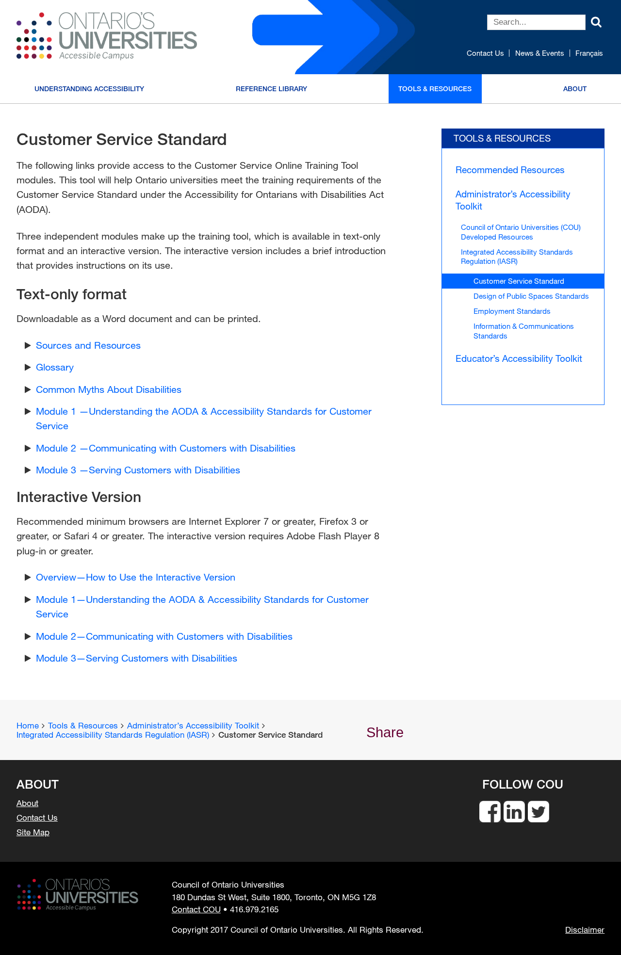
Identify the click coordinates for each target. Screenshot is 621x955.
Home (27, 725)
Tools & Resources (435, 88)
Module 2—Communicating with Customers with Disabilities (164, 636)
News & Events (539, 53)
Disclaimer (585, 930)
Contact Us (485, 53)
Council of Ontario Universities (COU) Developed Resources (521, 232)
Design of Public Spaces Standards (531, 295)
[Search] (596, 21)
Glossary (55, 366)
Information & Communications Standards (524, 331)
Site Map (32, 832)
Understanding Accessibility (89, 88)
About (575, 88)
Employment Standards (512, 311)
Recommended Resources (510, 169)
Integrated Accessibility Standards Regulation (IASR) (517, 256)
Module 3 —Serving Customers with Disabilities (138, 469)
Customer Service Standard (519, 280)
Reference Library (271, 88)
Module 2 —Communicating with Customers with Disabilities (165, 447)
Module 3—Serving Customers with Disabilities (136, 658)
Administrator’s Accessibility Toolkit (513, 199)
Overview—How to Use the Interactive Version (135, 577)
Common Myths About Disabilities (108, 389)
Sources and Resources (88, 345)
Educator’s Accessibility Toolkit (519, 358)
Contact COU (196, 909)
